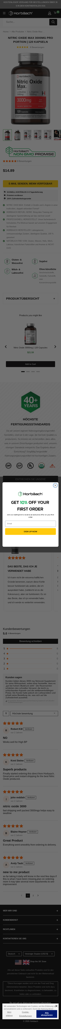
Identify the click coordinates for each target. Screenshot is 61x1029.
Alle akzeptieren (47, 1014)
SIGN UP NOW (30, 531)
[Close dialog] (55, 485)
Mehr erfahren (9, 1013)
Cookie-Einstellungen (25, 1014)
